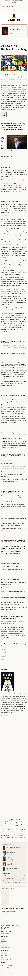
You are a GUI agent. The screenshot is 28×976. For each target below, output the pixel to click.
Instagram (4, 656)
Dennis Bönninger (9, 878)
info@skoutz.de (5, 933)
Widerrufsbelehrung (6, 959)
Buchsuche (3, 941)
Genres (3, 943)
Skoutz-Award (4, 945)
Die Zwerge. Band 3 (11, 863)
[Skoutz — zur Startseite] (14, 17)
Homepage (4, 649)
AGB (2, 957)
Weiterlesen (22, 837)
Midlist (9, 830)
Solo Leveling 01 (10, 852)
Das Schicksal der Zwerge (13, 847)
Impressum (4, 953)
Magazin (3, 939)
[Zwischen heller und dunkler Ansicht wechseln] (16, 6)
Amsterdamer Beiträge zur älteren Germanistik (13, 908)
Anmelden (21, 7)
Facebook (3, 652)
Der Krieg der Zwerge (12, 868)
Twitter (3, 659)
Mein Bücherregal (5, 947)
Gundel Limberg (15, 30)
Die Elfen (8, 857)
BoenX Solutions (16, 973)
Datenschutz (4, 955)
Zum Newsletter (5, 967)
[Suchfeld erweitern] (14, 10)
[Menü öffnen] (13, 7)
